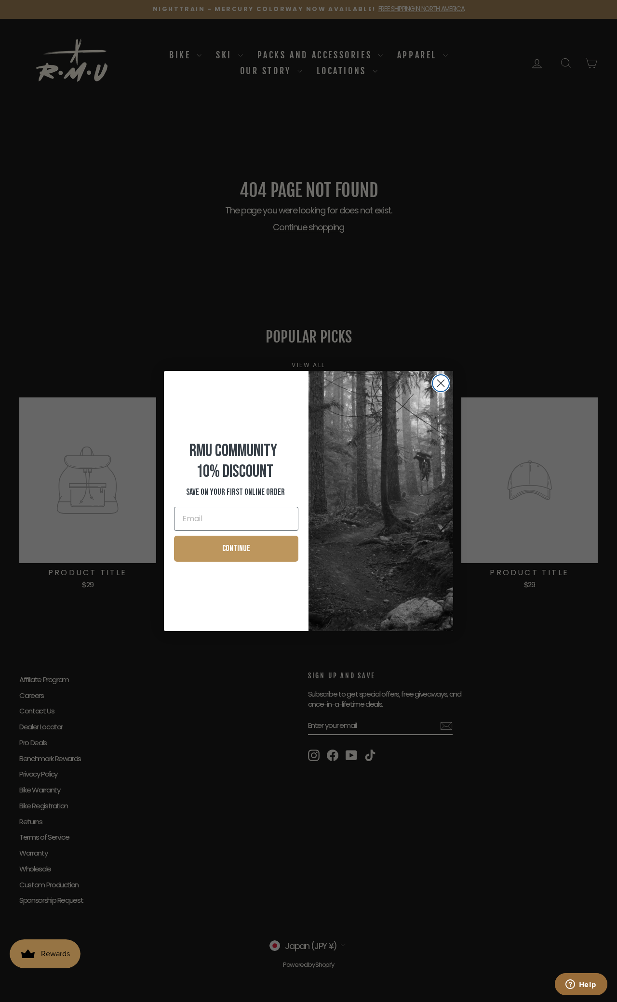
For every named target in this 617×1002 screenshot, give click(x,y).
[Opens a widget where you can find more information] (580, 985)
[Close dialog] (440, 383)
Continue (236, 548)
